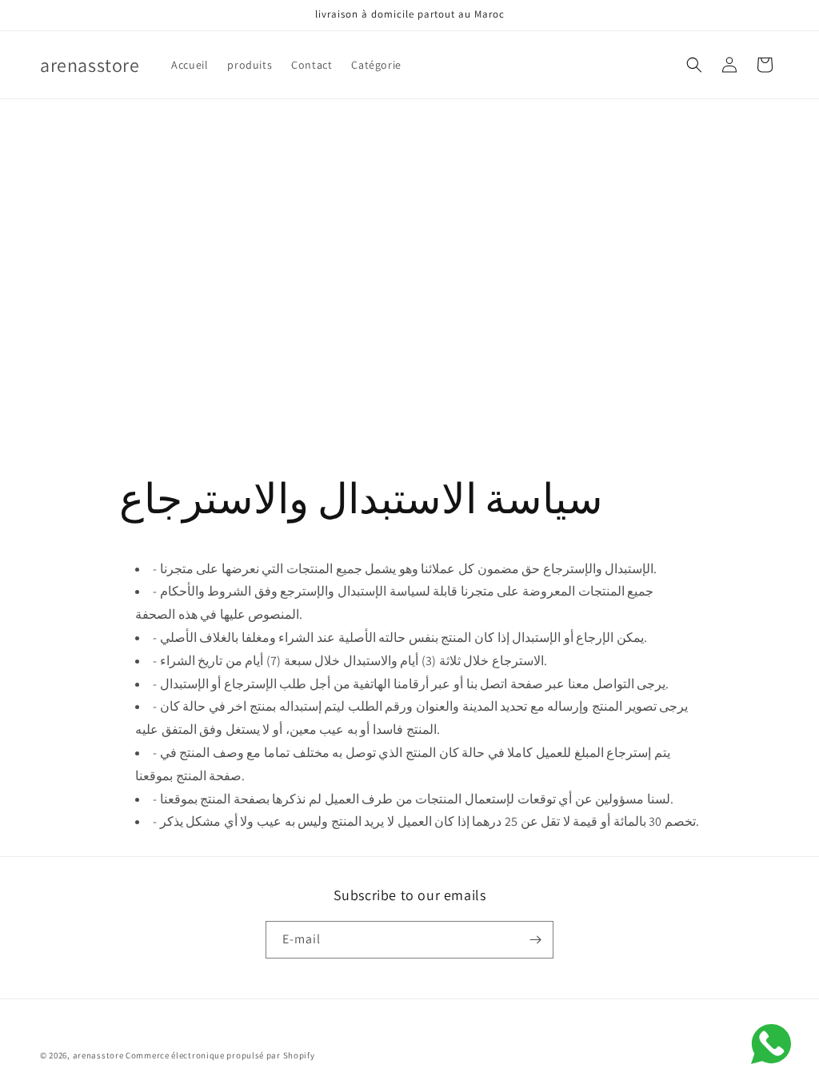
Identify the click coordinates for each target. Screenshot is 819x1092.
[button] (694, 64)
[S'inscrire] (535, 939)
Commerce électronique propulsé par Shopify (220, 1055)
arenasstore (98, 1055)
